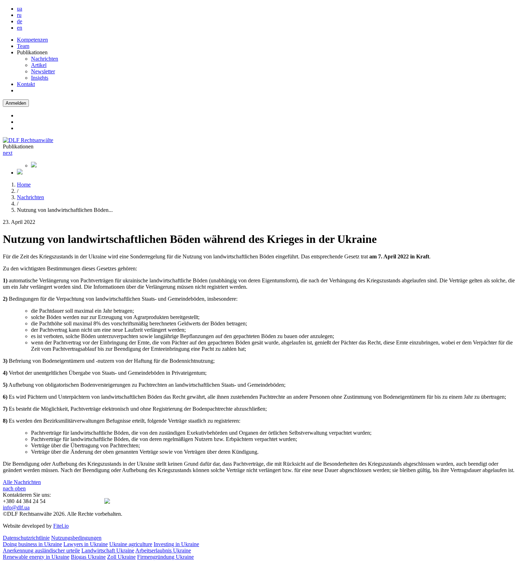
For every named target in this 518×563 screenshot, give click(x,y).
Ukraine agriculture (130, 544)
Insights (39, 78)
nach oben (14, 488)
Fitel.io (61, 526)
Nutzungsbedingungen (76, 538)
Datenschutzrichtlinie (26, 538)
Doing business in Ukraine (32, 544)
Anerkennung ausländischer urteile (41, 550)
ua (19, 9)
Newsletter (43, 71)
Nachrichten (44, 59)
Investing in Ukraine (176, 544)
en (19, 28)
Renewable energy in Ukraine (36, 557)
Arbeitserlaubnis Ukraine (163, 550)
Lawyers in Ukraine (85, 544)
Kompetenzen (32, 40)
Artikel (39, 65)
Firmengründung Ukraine (165, 557)
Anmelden (16, 103)
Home (24, 185)
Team (23, 46)
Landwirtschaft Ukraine (107, 550)
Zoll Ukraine (121, 557)
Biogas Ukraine (88, 557)
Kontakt (26, 84)
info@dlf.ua (16, 507)
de (19, 21)
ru (19, 15)
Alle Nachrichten (22, 482)
